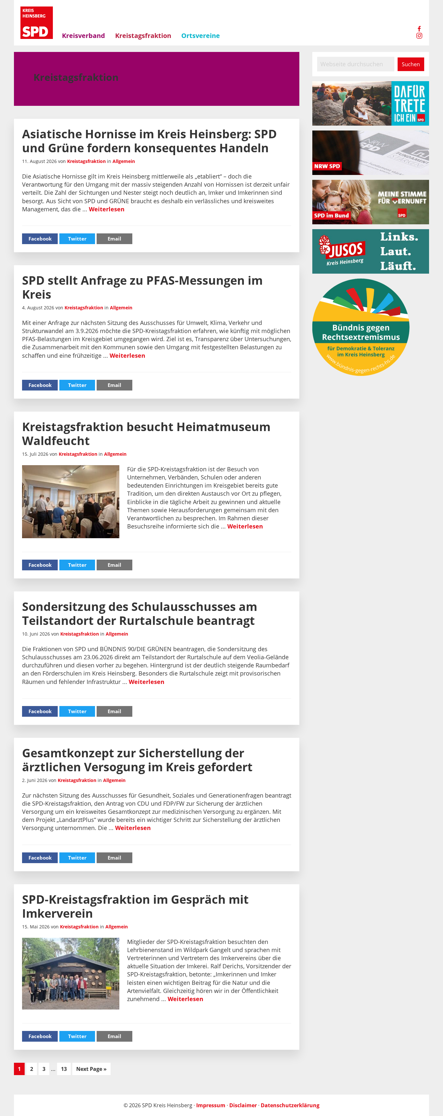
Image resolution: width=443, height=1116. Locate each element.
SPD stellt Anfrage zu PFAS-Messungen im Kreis (142, 287)
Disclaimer (243, 1105)
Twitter (77, 238)
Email (114, 238)
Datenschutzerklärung (290, 1105)
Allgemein (124, 161)
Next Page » (91, 1070)
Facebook (40, 238)
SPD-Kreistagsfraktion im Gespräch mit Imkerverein (135, 906)
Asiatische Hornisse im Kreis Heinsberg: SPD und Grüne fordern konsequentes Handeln (149, 141)
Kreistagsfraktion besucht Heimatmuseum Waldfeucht (146, 434)
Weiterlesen (107, 209)
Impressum (210, 1105)
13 (66, 1069)
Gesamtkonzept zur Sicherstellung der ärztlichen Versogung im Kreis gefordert (137, 760)
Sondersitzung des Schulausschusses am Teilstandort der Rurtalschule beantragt (139, 613)
